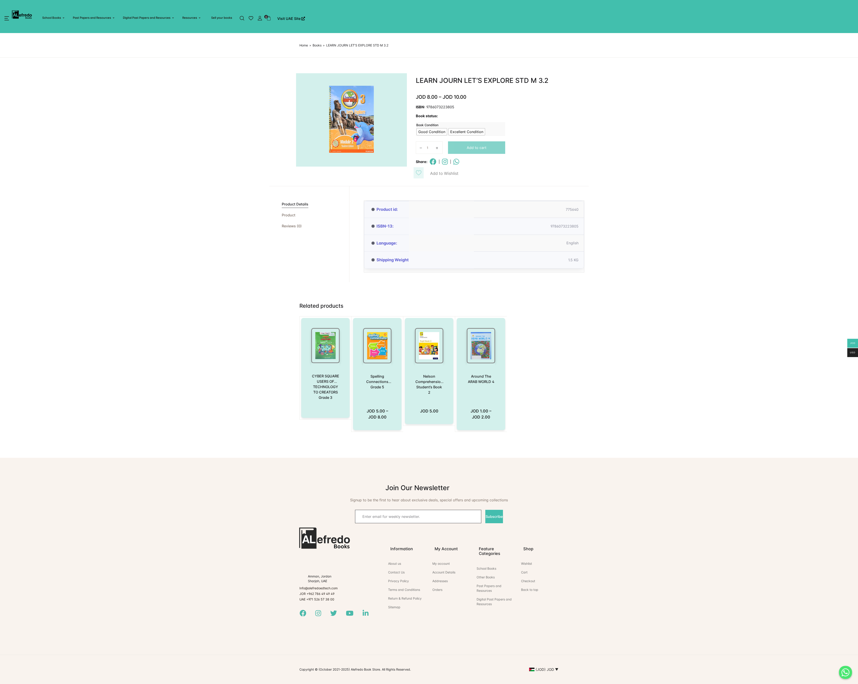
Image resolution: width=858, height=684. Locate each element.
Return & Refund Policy (405, 598)
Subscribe (494, 516)
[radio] (432, 131)
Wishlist (526, 563)
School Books (51, 17)
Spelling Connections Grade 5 (377, 381)
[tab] (309, 204)
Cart (524, 572)
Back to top (529, 590)
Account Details (443, 572)
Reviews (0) (292, 226)
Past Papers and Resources (92, 17)
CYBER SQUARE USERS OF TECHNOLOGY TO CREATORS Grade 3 (325, 387)
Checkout (528, 581)
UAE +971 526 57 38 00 (316, 599)
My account (441, 563)
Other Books (486, 577)
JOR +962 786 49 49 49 (316, 594)
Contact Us (396, 572)
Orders (437, 590)
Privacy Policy (398, 581)
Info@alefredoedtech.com (318, 588)
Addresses (440, 581)
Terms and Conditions (404, 590)
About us (394, 563)
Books (317, 45)
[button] (6, 18)
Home (303, 45)
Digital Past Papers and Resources (146, 17)
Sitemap (394, 607)
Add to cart (476, 147)
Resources (189, 17)
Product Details (295, 204)
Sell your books (221, 17)
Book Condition (427, 125)
